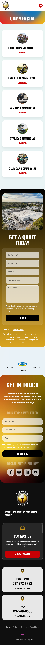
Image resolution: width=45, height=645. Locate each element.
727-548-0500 (22, 610)
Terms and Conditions (30, 627)
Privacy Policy (12, 627)
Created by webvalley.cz (23, 640)
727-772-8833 (22, 583)
